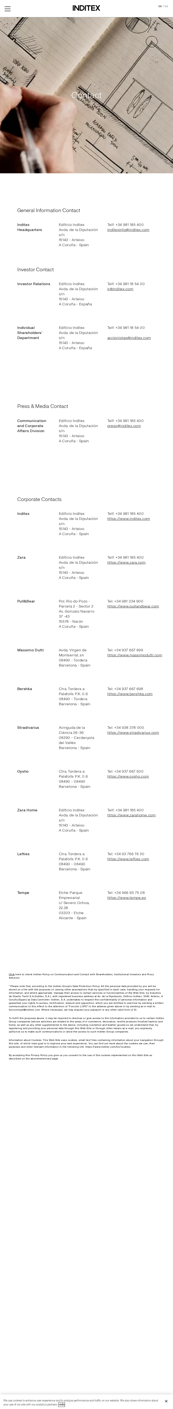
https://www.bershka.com (130, 694)
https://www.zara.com (126, 562)
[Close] (166, 1401)
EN (160, 6)
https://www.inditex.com (128, 518)
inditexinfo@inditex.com (128, 229)
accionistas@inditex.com (129, 338)
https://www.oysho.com (128, 776)
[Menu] (8, 8)
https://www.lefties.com (128, 859)
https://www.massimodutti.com (134, 655)
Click (12, 974)
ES (166, 6)
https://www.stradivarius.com (133, 732)
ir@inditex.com (120, 289)
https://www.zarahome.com (131, 815)
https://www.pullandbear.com (133, 606)
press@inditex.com (124, 426)
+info (62, 1404)
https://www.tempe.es (126, 897)
